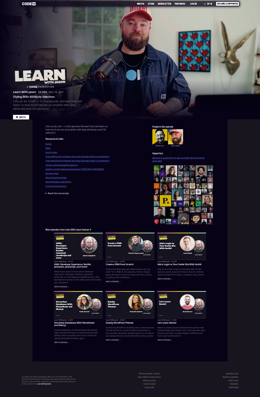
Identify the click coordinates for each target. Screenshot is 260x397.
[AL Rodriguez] (174, 221)
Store (151, 3)
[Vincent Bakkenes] (180, 209)
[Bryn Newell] (162, 180)
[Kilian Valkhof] (192, 174)
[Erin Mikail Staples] (207, 200)
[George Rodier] (192, 197)
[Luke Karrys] (168, 221)
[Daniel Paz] (180, 174)
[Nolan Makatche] (186, 174)
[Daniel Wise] (180, 168)
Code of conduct (149, 384)
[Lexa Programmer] (156, 180)
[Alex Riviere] (186, 203)
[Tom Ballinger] (168, 180)
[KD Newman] (156, 221)
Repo (48, 148)
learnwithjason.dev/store (58, 181)
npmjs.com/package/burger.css (62, 165)
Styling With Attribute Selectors (33, 96)
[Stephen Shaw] (198, 209)
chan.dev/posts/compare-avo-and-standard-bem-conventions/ (78, 156)
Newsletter (164, 3)
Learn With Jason (24, 92)
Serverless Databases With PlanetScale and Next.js (74, 324)
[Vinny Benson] (183, 218)
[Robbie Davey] (186, 180)
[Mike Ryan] (156, 203)
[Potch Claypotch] (192, 203)
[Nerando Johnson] (162, 221)
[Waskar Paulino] (201, 171)
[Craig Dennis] (192, 192)
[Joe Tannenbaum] (174, 186)
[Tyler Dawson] (192, 209)
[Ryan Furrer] (180, 180)
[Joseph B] (156, 186)
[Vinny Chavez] (195, 218)
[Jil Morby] (210, 186)
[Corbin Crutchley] (186, 192)
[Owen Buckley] (192, 186)
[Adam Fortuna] (174, 203)
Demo (49, 143)
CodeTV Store (233, 380)
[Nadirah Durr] (210, 174)
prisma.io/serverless (56, 186)
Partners (180, 3)
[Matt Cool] (192, 168)
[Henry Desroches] (204, 221)
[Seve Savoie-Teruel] (192, 180)
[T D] (156, 168)
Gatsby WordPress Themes (119, 322)
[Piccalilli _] (165, 200)
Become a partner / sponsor (149, 373)
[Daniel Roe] (210, 221)
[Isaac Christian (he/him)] (210, 209)
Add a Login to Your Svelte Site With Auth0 (179, 264)
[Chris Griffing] (156, 197)
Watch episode (60, 287)
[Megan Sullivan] (210, 192)
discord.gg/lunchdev (56, 177)
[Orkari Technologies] (162, 174)
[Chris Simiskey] (204, 186)
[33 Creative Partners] (198, 192)
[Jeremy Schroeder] (204, 180)
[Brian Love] (162, 168)
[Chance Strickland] (174, 180)
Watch (140, 3)
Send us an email (149, 380)
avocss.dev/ (51, 152)
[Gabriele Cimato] (186, 197)
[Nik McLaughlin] (180, 186)
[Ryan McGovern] (186, 186)
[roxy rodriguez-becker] (198, 186)
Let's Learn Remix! (166, 322)
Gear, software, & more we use (149, 377)
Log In (193, 3)
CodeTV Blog (233, 387)
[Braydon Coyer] (204, 209)
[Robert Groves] (159, 212)
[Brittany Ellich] (177, 194)
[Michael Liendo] (198, 203)
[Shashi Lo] (210, 215)
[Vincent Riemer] (186, 209)
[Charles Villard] (165, 189)
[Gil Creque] (204, 215)
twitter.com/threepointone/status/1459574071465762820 (75, 169)
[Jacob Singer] (198, 180)
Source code (149, 387)
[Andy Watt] (180, 203)
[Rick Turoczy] (171, 212)
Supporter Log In (232, 373)
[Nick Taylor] (204, 192)
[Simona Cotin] (171, 171)
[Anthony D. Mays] (210, 168)
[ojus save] (156, 174)
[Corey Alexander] (156, 192)
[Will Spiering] (198, 197)
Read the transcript (58, 193)
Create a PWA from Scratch (120, 264)
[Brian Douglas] (186, 168)
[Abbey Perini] (210, 180)
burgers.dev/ (52, 173)
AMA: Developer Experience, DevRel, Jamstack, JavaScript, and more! (72, 265)
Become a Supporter (227, 3)
